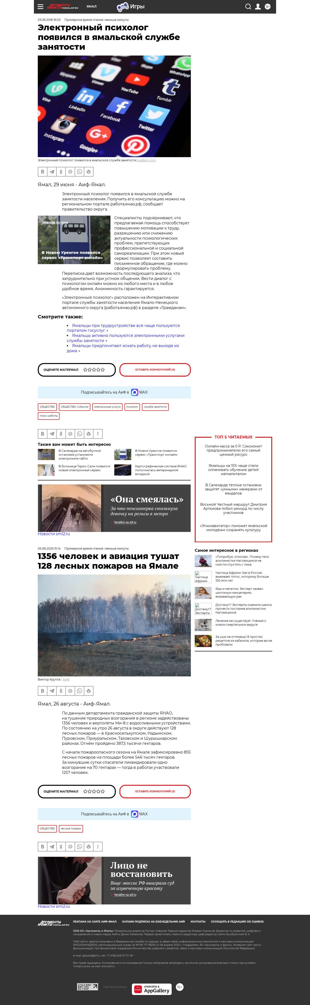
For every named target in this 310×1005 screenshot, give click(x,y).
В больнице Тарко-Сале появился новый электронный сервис (84, 468)
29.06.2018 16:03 (49, 20)
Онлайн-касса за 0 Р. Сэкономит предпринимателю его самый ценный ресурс (233, 450)
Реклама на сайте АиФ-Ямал (94, 921)
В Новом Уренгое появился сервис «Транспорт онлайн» (156, 452)
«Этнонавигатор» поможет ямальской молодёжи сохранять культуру (233, 528)
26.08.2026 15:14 (49, 548)
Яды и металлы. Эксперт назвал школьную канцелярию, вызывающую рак (239, 592)
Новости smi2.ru (54, 534)
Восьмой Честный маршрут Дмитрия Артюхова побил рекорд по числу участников (233, 508)
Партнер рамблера (114, 986)
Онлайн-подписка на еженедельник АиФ (153, 921)
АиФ (66, 679)
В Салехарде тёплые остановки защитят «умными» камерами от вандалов (233, 489)
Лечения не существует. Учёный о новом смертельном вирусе (241, 622)
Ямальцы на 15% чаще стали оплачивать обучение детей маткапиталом (233, 470)
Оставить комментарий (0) (155, 369)
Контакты (198, 921)
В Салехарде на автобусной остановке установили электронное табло (80, 454)
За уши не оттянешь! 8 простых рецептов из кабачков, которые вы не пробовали (244, 640)
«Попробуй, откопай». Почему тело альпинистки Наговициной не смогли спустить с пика (242, 560)
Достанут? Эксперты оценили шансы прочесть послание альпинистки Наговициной (244, 608)
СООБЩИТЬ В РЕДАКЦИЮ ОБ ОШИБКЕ (237, 921)
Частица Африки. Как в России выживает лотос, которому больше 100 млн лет (242, 576)
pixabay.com (146, 160)
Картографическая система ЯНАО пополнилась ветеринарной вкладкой (160, 470)
